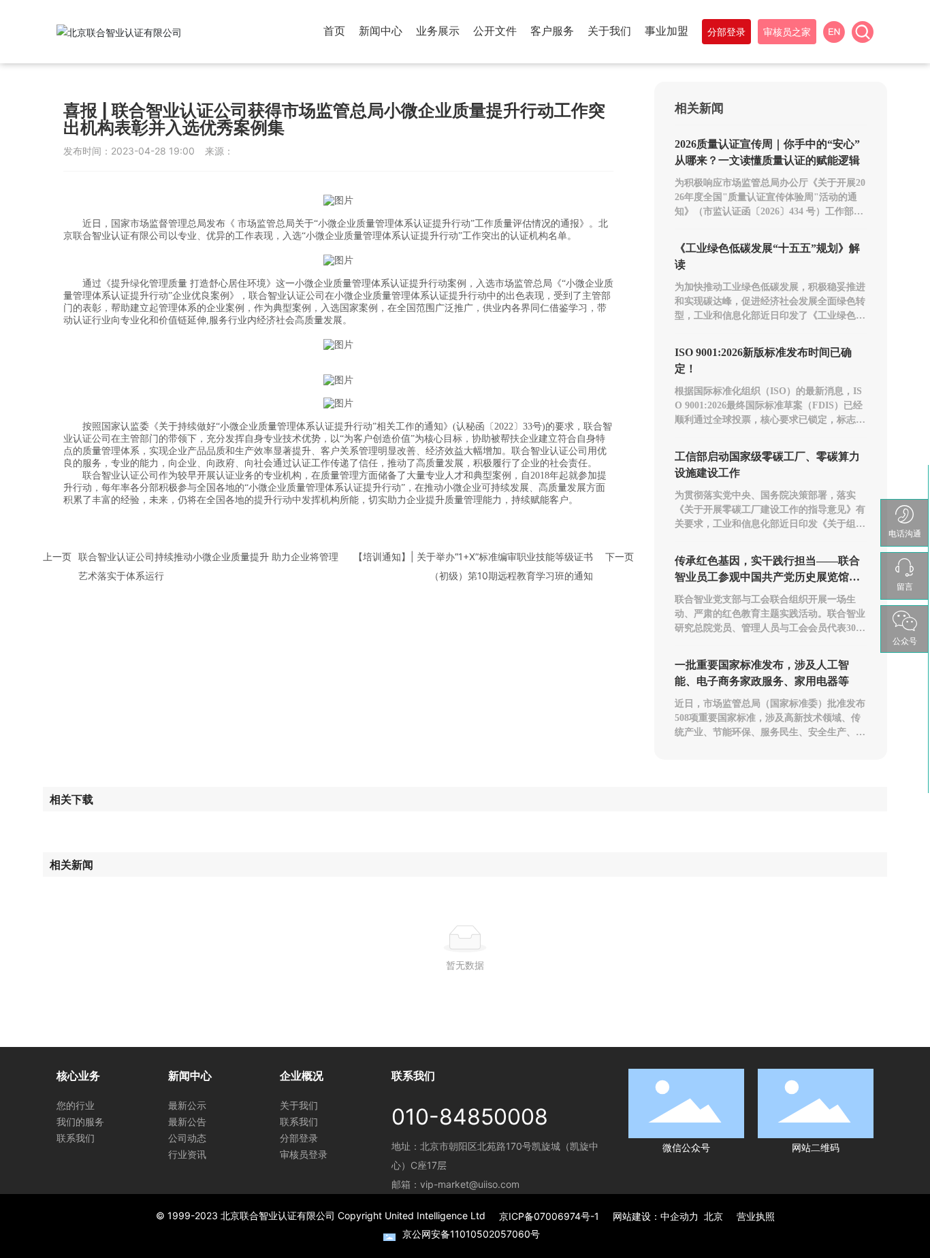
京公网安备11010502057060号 (471, 1234)
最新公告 (187, 1121)
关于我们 (299, 1105)
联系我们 (76, 1138)
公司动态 (187, 1138)
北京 (713, 1216)
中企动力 (679, 1216)
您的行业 (76, 1105)
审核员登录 (303, 1154)
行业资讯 (187, 1154)
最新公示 (187, 1105)
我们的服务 (80, 1121)
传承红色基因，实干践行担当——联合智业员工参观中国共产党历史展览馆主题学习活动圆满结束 (767, 577)
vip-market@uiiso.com (469, 1184)
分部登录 (299, 1138)
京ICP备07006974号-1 (549, 1216)
